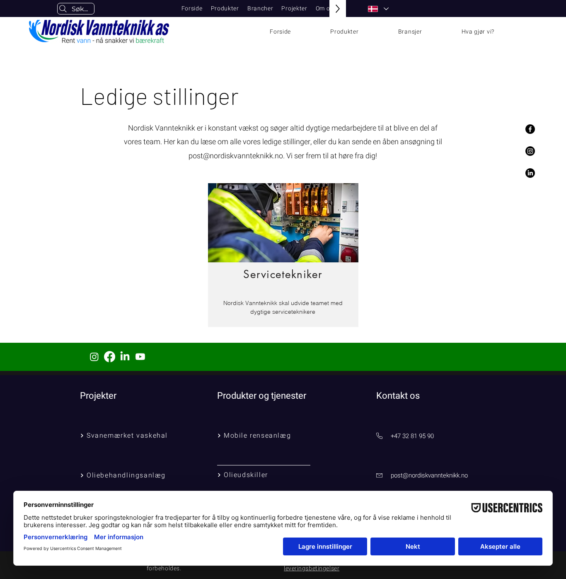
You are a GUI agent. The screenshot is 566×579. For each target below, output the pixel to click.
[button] (225, 8)
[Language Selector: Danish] (378, 9)
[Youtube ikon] (140, 356)
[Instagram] (530, 151)
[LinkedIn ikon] (125, 356)
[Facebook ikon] (109, 356)
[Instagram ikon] (94, 356)
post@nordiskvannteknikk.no (236, 156)
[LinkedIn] (530, 173)
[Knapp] (283, 254)
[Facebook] (530, 129)
